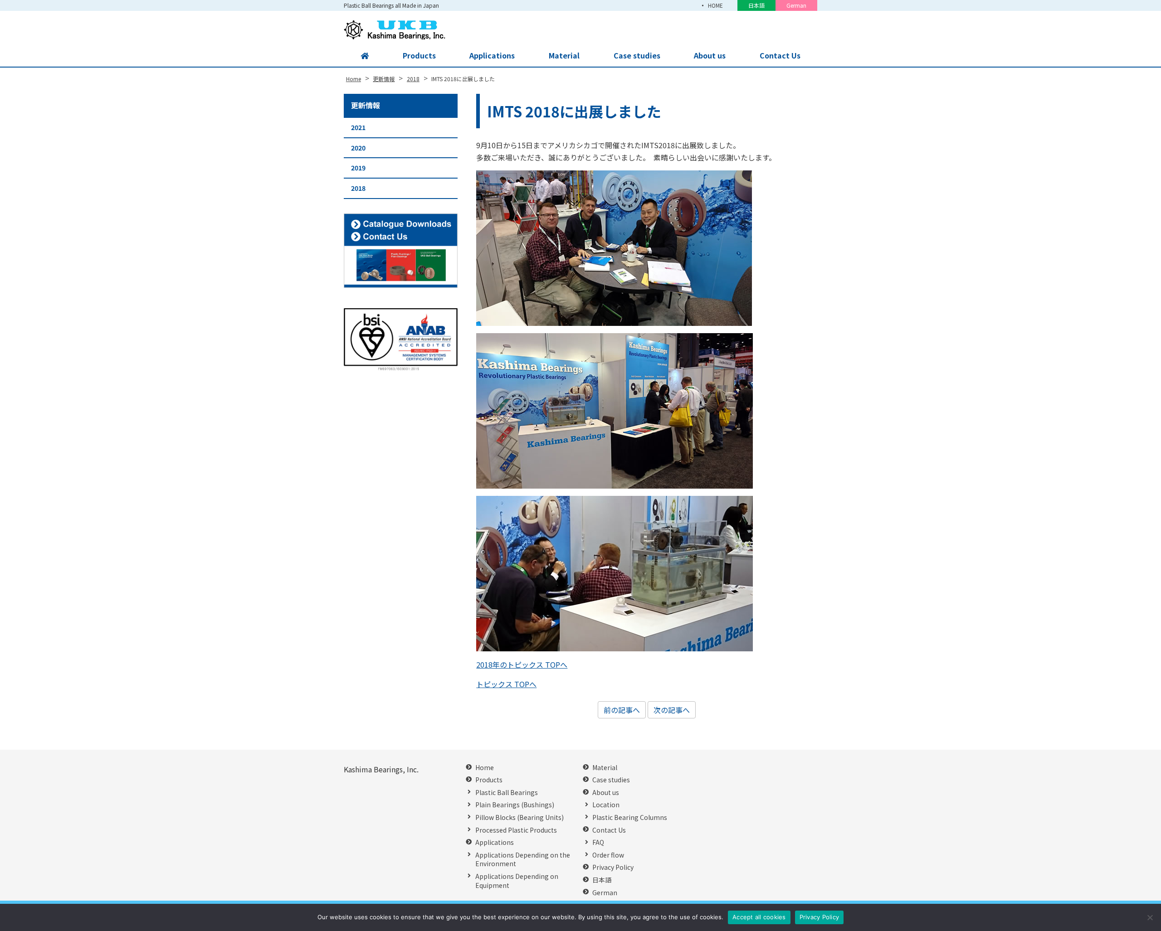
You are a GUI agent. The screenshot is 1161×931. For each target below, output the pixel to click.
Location (606, 804)
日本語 (756, 5)
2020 (358, 147)
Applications (492, 55)
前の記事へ (622, 709)
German (796, 5)
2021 (358, 127)
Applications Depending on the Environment (522, 859)
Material (564, 55)
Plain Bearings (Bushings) (514, 804)
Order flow (608, 855)
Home (484, 767)
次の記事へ (672, 709)
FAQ (598, 842)
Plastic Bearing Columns (629, 817)
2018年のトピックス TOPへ (521, 664)
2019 (358, 167)
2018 (358, 188)
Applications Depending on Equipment (516, 881)
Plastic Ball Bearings (506, 792)
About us (710, 55)
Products (419, 55)
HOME (715, 5)
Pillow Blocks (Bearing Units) (519, 817)
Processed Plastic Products (516, 830)
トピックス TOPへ (506, 684)
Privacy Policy (613, 867)
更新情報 (365, 105)
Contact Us (780, 55)
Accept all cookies (759, 917)
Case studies (637, 55)
